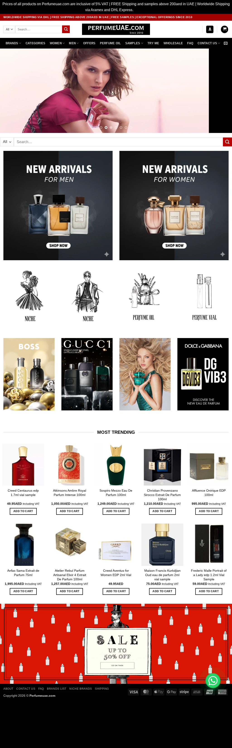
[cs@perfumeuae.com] (226, 43)
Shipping (102, 688)
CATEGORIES (36, 43)
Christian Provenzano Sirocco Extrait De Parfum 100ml (162, 495)
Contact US (207, 43)
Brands (12, 43)
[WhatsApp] (212, 680)
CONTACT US (25, 688)
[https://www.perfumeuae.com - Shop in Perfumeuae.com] (116, 29)
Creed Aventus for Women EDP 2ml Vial (116, 573)
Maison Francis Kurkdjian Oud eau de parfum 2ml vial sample (162, 575)
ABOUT (8, 688)
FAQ (190, 43)
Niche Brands (80, 688)
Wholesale (173, 43)
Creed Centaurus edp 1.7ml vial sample (23, 493)
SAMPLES (132, 43)
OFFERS (89, 43)
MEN (72, 43)
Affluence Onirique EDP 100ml (209, 493)
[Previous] (10, 90)
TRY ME (153, 43)
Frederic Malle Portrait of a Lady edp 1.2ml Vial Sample (209, 575)
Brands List (56, 688)
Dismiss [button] (140, 10)
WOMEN (56, 43)
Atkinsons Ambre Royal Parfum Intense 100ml (69, 493)
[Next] (222, 90)
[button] (209, 29)
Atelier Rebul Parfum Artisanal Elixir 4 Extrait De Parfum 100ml (69, 575)
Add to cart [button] (23, 511)
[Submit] (66, 29)
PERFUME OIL (110, 43)
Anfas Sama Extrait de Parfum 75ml (23, 573)
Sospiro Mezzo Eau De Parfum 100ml (115, 493)
